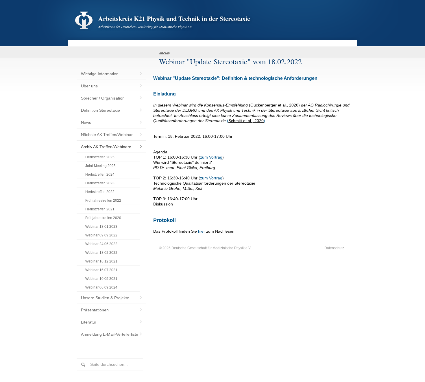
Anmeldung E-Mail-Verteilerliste (109, 334)
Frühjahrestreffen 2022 (103, 201)
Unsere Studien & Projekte (105, 297)
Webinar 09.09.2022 (101, 235)
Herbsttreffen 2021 (99, 209)
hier (201, 231)
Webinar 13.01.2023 (101, 227)
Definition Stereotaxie (100, 110)
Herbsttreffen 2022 (99, 192)
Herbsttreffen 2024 (99, 174)
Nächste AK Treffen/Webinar (107, 134)
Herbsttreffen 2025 (99, 157)
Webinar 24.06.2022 (101, 244)
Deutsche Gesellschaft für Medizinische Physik (208, 248)
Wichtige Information (100, 73)
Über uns (89, 86)
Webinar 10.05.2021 (101, 279)
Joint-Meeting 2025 (100, 166)
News (86, 122)
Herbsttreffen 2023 (99, 183)
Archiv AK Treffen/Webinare (106, 146)
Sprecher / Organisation (103, 98)
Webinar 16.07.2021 (101, 270)
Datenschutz (334, 248)
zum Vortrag (211, 157)
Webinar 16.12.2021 (101, 261)
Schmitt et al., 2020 (246, 120)
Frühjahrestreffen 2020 (103, 218)
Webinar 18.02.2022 (101, 253)
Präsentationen (95, 310)
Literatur (88, 322)
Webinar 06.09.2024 (101, 287)
